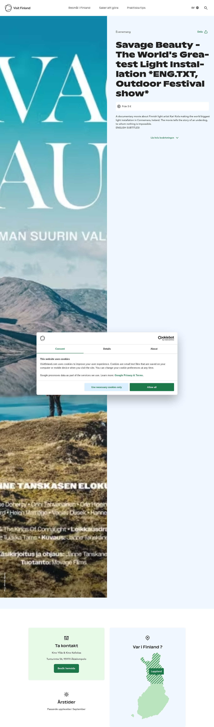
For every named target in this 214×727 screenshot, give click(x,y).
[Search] (206, 8)
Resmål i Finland (79, 8)
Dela (200, 31)
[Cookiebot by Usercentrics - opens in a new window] (160, 338)
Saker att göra (108, 8)
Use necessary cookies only (106, 387)
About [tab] (154, 348)
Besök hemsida (66, 668)
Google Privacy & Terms (129, 375)
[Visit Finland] (17, 8)
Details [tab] (107, 348)
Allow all (152, 387)
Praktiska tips (136, 8)
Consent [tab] (60, 348)
